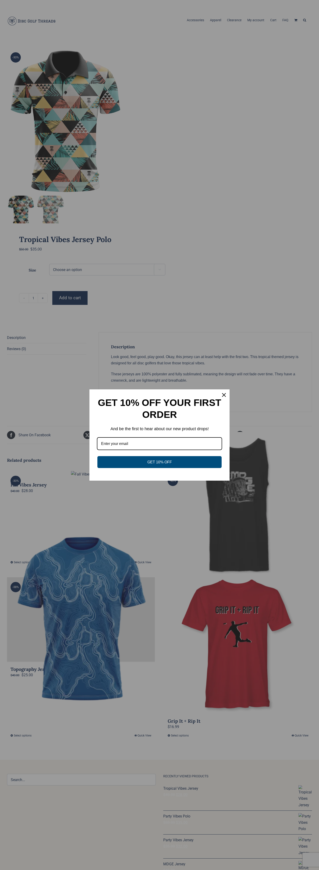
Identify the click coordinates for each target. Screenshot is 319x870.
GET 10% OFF (159, 462)
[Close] (224, 395)
